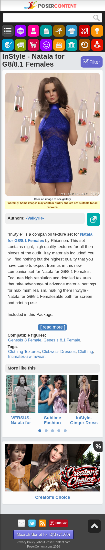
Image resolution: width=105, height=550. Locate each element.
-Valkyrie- (35, 218)
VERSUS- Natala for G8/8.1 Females (21, 425)
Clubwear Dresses (59, 351)
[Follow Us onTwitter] (32, 524)
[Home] (50, 5)
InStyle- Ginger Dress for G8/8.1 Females (84, 425)
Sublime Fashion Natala (52, 422)
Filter (94, 62)
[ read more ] (52, 327)
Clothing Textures (24, 351)
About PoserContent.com (53, 542)
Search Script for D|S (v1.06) (43, 534)
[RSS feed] (43, 524)
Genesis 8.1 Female (61, 340)
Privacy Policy (26, 542)
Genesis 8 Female (24, 340)
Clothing (85, 351)
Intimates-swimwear (26, 356)
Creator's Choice (52, 497)
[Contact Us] (22, 524)
